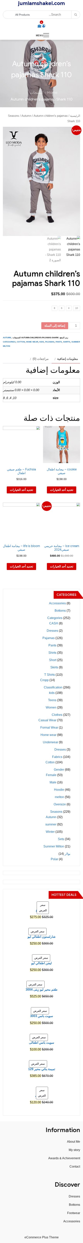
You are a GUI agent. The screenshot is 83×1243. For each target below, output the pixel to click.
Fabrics (57, 756)
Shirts (66, 342)
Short (52, 660)
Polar (54, 859)
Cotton (21, 342)
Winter (50, 831)
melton (59, 797)
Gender (59, 769)
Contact (74, 1166)
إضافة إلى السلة (54, 325)
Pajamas (49, 342)
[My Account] (43, 26)
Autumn (26, 115)
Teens (52, 700)
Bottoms (60, 610)
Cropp (44, 680)
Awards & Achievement (64, 1158)
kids (41, 342)
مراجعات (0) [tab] (41, 358)
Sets (61, 839)
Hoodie (59, 789)
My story (74, 1150)
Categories (9, 342)
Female (51, 775)
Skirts (54, 667)
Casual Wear (47, 720)
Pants (59, 342)
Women (51, 707)
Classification (53, 687)
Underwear (50, 742)
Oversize (60, 804)
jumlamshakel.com (41, 3)
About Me (73, 1141)
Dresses (52, 630)
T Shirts (49, 674)
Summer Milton (53, 846)
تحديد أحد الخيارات (61, 489)
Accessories (57, 603)
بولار (67, 853)
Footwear (73, 1213)
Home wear (32, 342)
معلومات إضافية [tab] (67, 358)
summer (50, 824)
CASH (53, 623)
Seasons (13, 115)
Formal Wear (49, 727)
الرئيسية (75, 115)
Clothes (57, 714)
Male (53, 782)
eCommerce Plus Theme (42, 1237)
